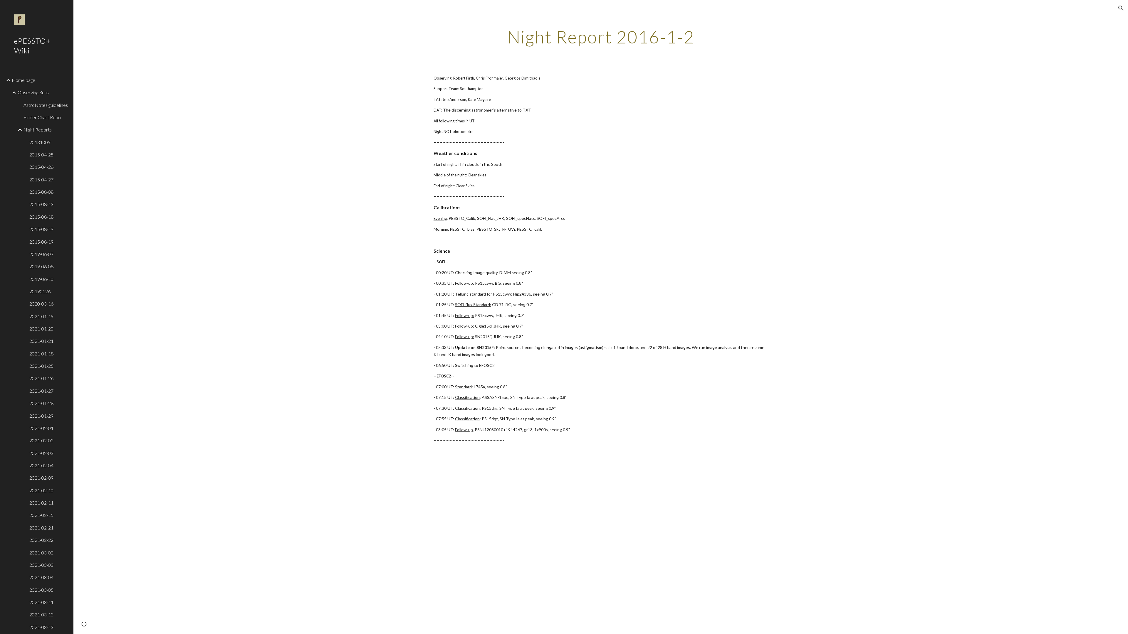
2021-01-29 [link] (41, 416)
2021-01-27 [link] (41, 391)
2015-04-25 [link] (41, 154)
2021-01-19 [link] (41, 316)
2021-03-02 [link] (41, 552)
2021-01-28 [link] (41, 403)
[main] (600, 37)
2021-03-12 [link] (41, 614)
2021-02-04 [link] (41, 465)
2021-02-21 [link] (41, 527)
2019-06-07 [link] (41, 254)
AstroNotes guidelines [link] (46, 105)
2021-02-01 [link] (41, 428)
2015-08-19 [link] (41, 229)
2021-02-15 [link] (41, 515)
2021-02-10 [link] (41, 490)
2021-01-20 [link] (41, 328)
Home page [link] (23, 80)
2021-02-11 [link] (41, 502)
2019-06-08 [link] (41, 266)
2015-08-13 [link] (41, 204)
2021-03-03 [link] (41, 565)
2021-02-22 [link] (41, 540)
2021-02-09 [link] (41, 477)
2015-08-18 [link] (41, 217)
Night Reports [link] (38, 129)
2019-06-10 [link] (41, 279)
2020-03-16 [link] (41, 303)
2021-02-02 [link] (41, 440)
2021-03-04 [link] (41, 577)
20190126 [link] (40, 291)
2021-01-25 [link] (41, 366)
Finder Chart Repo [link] (42, 117)
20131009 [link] (40, 142)
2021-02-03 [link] (41, 453)
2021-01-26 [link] (41, 378)
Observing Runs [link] (33, 92)
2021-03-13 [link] (41, 627)
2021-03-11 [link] (41, 602)
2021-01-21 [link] (41, 341)
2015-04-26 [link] (41, 167)
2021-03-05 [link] (41, 590)
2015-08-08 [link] (41, 192)
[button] (1121, 8)
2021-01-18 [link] (41, 353)
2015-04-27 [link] (41, 179)
